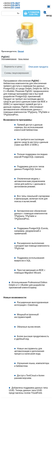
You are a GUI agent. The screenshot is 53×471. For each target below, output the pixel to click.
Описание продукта (38, 67)
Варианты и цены (13, 66)
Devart (21, 51)
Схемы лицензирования (16, 73)
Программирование (9, 59)
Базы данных (23, 59)
